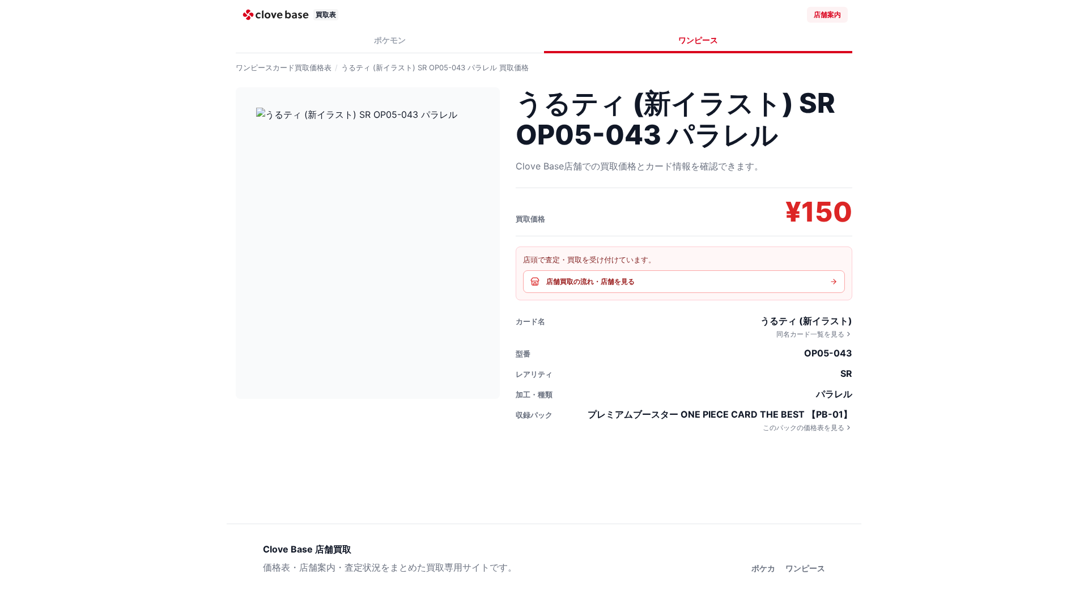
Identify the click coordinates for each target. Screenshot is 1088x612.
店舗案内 (827, 14)
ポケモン (390, 40)
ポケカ (763, 568)
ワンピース (698, 40)
